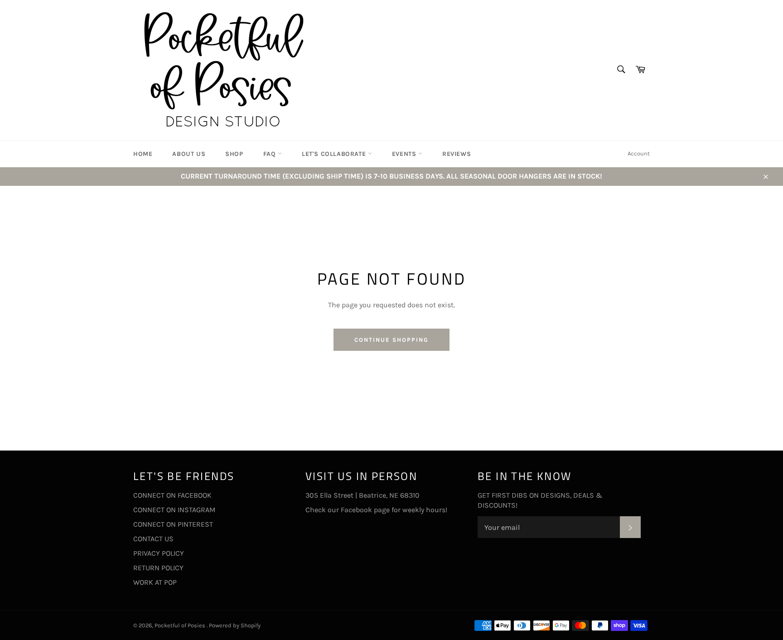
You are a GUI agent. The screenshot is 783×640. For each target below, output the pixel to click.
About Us (188, 154)
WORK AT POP (155, 582)
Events (405, 154)
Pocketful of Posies (181, 625)
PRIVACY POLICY (158, 553)
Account (639, 153)
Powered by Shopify (235, 625)
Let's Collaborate (335, 154)
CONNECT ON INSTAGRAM (174, 509)
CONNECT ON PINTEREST (173, 524)
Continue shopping (391, 339)
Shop (234, 154)
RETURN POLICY (158, 567)
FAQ (270, 154)
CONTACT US (153, 538)
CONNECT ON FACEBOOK (172, 495)
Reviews (456, 154)
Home (142, 154)
